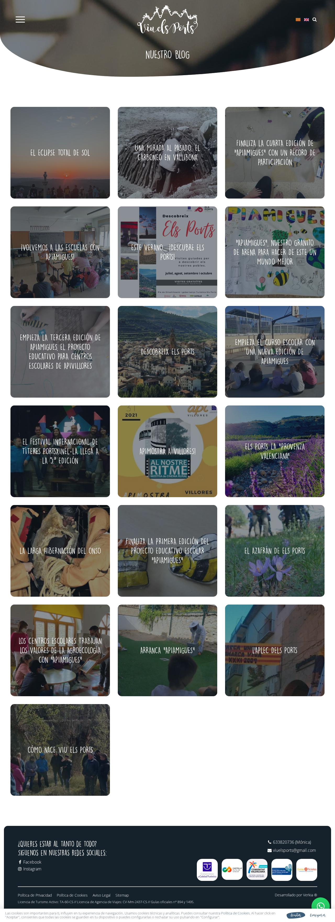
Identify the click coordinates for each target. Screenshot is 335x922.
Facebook (32, 862)
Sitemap (122, 895)
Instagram (32, 869)
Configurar (318, 915)
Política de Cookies (72, 895)
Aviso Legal (101, 895)
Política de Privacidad (35, 895)
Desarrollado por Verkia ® (296, 895)
